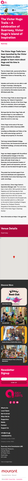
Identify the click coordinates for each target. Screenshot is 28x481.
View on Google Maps (6, 462)
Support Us (5, 428)
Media (3, 422)
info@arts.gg (5, 433)
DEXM (6, 479)
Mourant (14, 475)
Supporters (5, 419)
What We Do (5, 417)
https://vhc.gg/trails (20, 216)
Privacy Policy (12, 479)
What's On (4, 408)
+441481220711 (6, 436)
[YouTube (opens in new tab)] (17, 402)
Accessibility (19, 479)
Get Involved (5, 414)
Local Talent (5, 411)
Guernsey (4, 44)
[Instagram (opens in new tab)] (14, 402)
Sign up (14, 382)
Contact (4, 425)
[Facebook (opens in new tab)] (10, 402)
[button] (26, 2)
